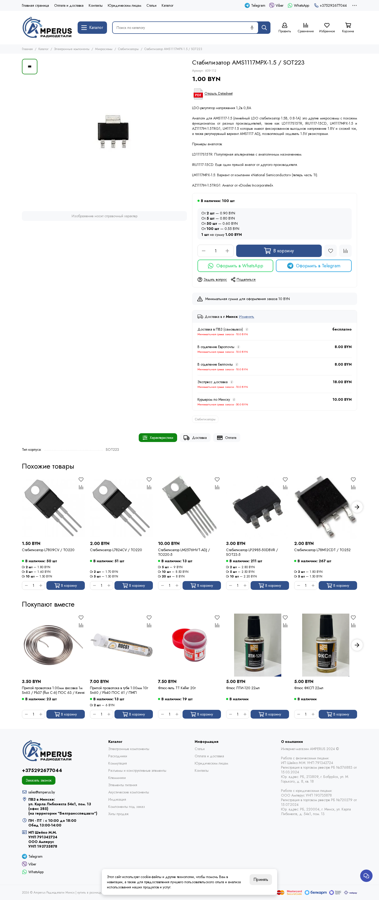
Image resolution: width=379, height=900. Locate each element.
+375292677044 (333, 5)
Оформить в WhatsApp (239, 265)
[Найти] (264, 27)
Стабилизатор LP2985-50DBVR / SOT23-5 (252, 552)
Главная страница (35, 5)
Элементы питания (122, 785)
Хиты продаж (118, 813)
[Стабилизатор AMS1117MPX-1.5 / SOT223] (113, 132)
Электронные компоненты (71, 49)
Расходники (117, 756)
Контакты (96, 5)
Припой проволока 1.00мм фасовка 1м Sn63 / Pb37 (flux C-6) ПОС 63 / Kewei (53, 690)
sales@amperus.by (41, 792)
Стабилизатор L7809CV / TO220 (48, 550)
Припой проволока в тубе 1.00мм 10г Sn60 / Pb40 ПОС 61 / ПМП (119, 690)
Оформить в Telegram (318, 265)
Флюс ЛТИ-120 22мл (243, 688)
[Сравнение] (345, 251)
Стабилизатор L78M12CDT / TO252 (322, 550)
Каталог (167, 5)
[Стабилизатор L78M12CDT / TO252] (325, 507)
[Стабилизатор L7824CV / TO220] (121, 507)
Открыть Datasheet (218, 93)
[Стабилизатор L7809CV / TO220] (53, 507)
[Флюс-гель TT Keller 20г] (189, 645)
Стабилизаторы (128, 49)
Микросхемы (103, 49)
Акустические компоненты (128, 792)
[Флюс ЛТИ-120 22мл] (257, 645)
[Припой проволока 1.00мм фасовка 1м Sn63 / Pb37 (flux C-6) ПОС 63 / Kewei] (53, 645)
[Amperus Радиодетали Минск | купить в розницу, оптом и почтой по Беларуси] (47, 27)
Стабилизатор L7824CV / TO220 (116, 550)
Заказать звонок (39, 780)
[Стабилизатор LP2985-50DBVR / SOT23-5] (257, 507)
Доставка (199, 437)
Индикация (117, 799)
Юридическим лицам (124, 5)
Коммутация (117, 763)
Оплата (230, 437)
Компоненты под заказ (126, 806)
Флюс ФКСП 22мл (308, 688)
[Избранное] (330, 251)
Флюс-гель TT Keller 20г (177, 688)
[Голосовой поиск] (252, 27)
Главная (27, 49)
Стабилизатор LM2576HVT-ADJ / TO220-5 (184, 552)
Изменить (246, 317)
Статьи (151, 5)
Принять (260, 879)
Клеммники (117, 777)
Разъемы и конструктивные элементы (137, 770)
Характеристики (161, 437)
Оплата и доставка (69, 5)
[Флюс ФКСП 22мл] (325, 645)
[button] (22, 507)
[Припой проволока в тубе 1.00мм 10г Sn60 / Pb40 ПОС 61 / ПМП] (121, 645)
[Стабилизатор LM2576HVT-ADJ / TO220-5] (189, 507)
